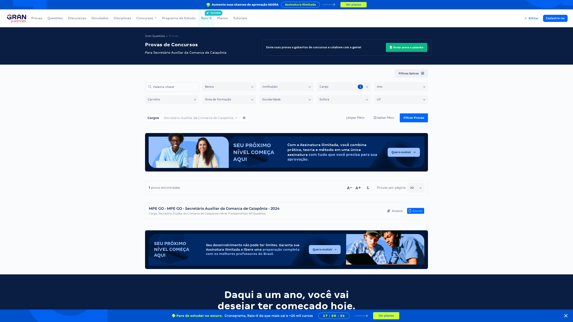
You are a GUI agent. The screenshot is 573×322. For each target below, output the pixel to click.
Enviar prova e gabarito (408, 47)
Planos (222, 18)
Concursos (144, 18)
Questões (55, 18)
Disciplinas (122, 18)
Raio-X (206, 16)
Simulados (99, 18)
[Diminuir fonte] (349, 187)
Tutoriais (240, 18)
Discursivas (77, 18)
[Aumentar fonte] (358, 187)
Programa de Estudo (179, 18)
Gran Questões (155, 36)
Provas (36, 18)
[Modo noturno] (368, 187)
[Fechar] (565, 315)
